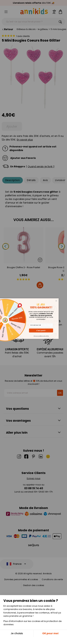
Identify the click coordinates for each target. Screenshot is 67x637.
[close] (61, 300)
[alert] (33, 318)
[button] (46, 330)
